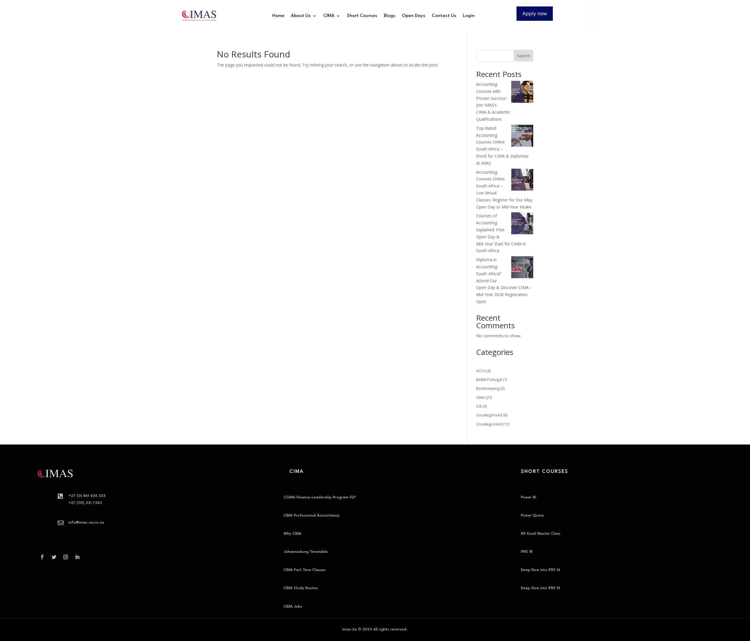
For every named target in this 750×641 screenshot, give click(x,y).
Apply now (534, 13)
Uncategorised (489, 415)
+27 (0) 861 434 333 (87, 496)
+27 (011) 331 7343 (85, 503)
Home (278, 15)
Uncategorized (489, 424)
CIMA (329, 15)
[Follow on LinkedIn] (77, 557)
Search (523, 56)
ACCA (480, 370)
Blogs (390, 15)
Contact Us (444, 15)
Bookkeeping (488, 388)
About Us (301, 15)
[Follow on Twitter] (54, 557)
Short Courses (362, 15)
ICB (479, 406)
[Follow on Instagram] (65, 557)
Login (469, 15)
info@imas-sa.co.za (86, 522)
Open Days (413, 15)
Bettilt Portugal (489, 379)
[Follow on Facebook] (42, 557)
